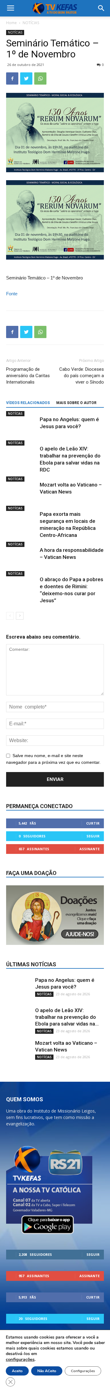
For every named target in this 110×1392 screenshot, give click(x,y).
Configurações (83, 1370)
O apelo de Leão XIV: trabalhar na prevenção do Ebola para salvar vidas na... (67, 1017)
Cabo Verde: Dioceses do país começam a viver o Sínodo (81, 375)
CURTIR (93, 823)
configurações (20, 1359)
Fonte (11, 293)
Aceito (17, 1370)
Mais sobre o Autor (76, 403)
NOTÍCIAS (31, 22)
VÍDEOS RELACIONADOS (28, 403)
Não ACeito (46, 1370)
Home (11, 22)
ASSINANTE (89, 849)
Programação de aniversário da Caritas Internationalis (28, 375)
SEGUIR (93, 836)
